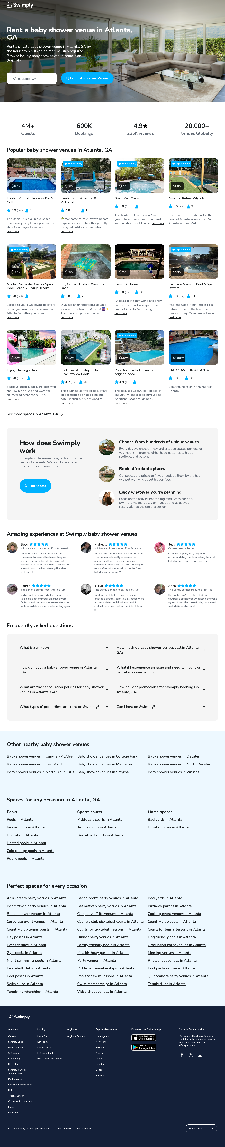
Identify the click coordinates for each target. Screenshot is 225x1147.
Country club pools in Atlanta (172, 921)
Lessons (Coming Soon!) (20, 1084)
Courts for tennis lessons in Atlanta (177, 929)
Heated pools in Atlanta (26, 842)
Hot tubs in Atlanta (22, 835)
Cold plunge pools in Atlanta (30, 850)
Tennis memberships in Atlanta (32, 991)
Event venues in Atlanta (26, 945)
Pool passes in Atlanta (25, 976)
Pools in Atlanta (20, 819)
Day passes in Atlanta (24, 937)
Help (10, 1090)
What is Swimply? (34, 647)
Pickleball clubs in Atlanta (28, 968)
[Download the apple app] (143, 1037)
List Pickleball (44, 1047)
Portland (100, 1047)
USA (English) (195, 1128)
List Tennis (43, 1041)
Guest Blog (14, 1058)
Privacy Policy (84, 1128)
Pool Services (15, 1079)
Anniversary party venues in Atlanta (36, 898)
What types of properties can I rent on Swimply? (59, 706)
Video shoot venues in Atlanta (102, 991)
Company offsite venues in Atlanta (105, 913)
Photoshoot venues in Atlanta (172, 960)
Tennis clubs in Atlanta (167, 983)
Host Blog (13, 1064)
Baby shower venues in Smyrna (103, 772)
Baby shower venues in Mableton (104, 764)
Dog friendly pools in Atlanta (172, 937)
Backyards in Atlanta (165, 819)
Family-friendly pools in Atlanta (103, 945)
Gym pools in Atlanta (24, 952)
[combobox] (32, 78)
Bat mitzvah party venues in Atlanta (106, 906)
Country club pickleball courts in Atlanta (110, 921)
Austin (99, 1058)
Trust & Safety (16, 1095)
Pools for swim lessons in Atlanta (104, 976)
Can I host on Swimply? (136, 706)
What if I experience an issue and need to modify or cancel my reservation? (159, 670)
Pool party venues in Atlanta (171, 968)
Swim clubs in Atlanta (25, 983)
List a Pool (42, 1036)
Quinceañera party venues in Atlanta (178, 976)
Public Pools (14, 1112)
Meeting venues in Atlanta (169, 952)
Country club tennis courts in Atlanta (37, 929)
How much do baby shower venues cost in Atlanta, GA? (158, 650)
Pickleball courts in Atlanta (99, 819)
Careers (12, 1036)
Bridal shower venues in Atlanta (33, 913)
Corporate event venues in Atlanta (35, 921)
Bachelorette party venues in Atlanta (107, 898)
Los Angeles (102, 1036)
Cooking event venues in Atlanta (174, 913)
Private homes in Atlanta (168, 827)
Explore (12, 1107)
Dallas (99, 1069)
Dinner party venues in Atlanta (102, 937)
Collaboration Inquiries (20, 1101)
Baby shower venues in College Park (107, 756)
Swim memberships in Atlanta (102, 983)
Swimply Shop (15, 1041)
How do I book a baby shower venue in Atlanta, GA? (58, 670)
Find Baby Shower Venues (89, 78)
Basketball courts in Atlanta (100, 835)
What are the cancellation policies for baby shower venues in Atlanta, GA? (62, 689)
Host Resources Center (49, 1058)
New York (101, 1041)
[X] (191, 1055)
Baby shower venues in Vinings (173, 772)
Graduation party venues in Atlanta (177, 945)
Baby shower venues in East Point (34, 764)
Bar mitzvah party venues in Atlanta (36, 906)
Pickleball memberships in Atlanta (105, 968)
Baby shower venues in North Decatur (179, 764)
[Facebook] (182, 1055)
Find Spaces (37, 486)
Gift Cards (13, 1053)
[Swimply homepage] (112, 5)
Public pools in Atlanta (25, 858)
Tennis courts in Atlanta (97, 827)
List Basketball (45, 1053)
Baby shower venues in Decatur (174, 756)
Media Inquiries (16, 1047)
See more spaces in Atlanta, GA (32, 414)
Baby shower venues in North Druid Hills (40, 772)
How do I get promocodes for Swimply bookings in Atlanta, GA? (158, 689)
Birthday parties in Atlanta (170, 906)
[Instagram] (200, 1055)
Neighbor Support (76, 1036)
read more (13, 231)
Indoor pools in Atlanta (26, 827)
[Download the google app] (143, 1047)
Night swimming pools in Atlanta (34, 960)
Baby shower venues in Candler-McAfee (40, 756)
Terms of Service (64, 1128)
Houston (100, 1064)
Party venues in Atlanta (96, 960)
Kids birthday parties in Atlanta (103, 952)
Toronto (100, 1075)
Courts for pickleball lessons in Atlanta (109, 929)
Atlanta (100, 1053)
